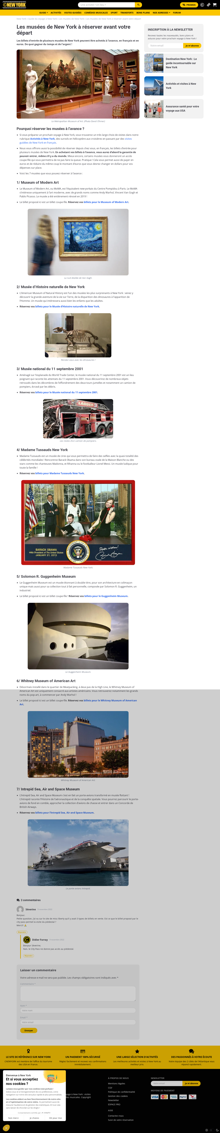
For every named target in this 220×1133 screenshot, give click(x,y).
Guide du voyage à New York (42, 18)
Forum (177, 12)
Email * (24, 1017)
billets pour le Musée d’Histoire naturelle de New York (67, 306)
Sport (114, 12)
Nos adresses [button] (160, 12)
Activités (56, 12)
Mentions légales (116, 1083)
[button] (202, 4)
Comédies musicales (96, 12)
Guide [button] (42, 12)
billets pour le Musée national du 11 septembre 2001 (66, 392)
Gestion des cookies (118, 1096)
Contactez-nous (116, 1115)
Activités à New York (42, 138)
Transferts (126, 12)
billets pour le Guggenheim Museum (106, 596)
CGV (110, 1087)
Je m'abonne (192, 45)
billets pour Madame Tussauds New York (59, 473)
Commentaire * (28, 983)
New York (21, 18)
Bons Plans (143, 12)
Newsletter (113, 1100)
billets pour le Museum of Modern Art (106, 202)
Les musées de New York (71, 18)
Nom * (23, 1005)
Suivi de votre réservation (121, 1120)
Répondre (22, 932)
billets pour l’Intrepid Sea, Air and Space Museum (64, 812)
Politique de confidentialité (121, 1091)
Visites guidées (72, 12)
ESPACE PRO (114, 1104)
